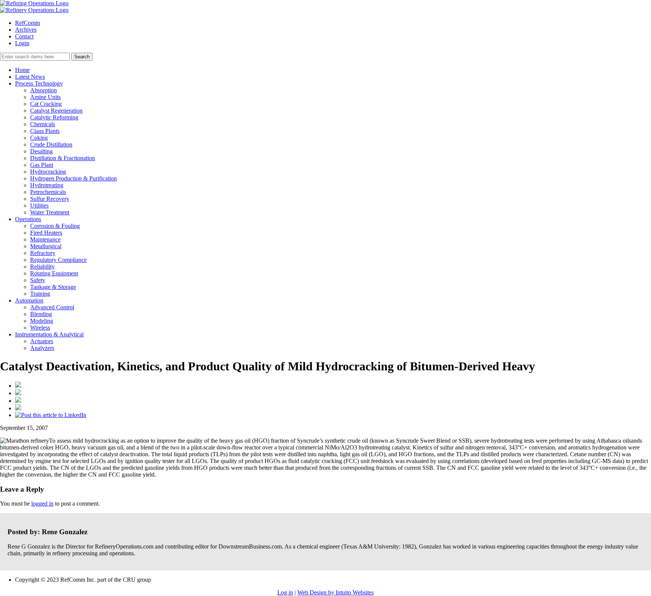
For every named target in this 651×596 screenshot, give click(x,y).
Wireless (40, 327)
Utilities (39, 205)
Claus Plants (45, 131)
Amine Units (45, 97)
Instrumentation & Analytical (49, 334)
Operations (28, 219)
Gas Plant (41, 165)
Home (22, 70)
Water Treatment (49, 212)
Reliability (42, 266)
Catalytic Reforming (54, 117)
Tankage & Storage (53, 287)
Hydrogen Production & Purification (73, 178)
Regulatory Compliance (58, 260)
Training (40, 293)
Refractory (42, 253)
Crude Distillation (51, 144)
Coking (39, 137)
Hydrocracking (48, 171)
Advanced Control (52, 307)
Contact (24, 36)
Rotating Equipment (54, 273)
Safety (37, 280)
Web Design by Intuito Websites (335, 592)
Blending (41, 314)
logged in (42, 503)
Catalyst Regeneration (56, 110)
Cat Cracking (46, 104)
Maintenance (45, 239)
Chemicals (42, 124)
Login (22, 43)
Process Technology (39, 83)
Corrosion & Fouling (55, 226)
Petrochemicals (48, 192)
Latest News (30, 76)
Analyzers (42, 348)
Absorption (43, 90)
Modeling (41, 321)
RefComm (27, 23)
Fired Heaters (46, 232)
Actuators (41, 341)
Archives (26, 29)
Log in (285, 592)
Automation (29, 300)
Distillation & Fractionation (62, 158)
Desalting (41, 151)
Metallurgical (45, 246)
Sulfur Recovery (49, 199)
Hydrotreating (46, 185)
